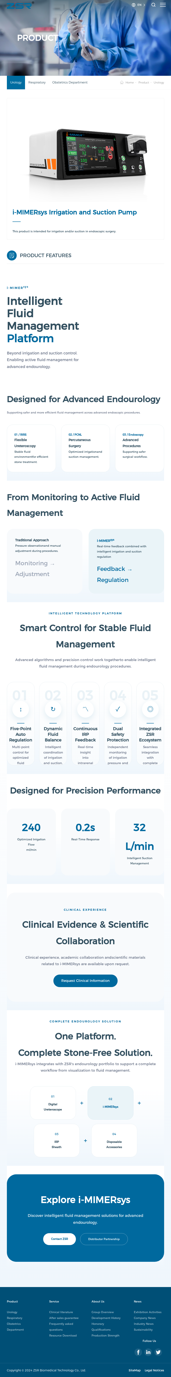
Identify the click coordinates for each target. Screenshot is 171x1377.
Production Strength (105, 1335)
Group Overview (103, 1312)
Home (130, 82)
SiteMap (135, 1370)
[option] (85, 153)
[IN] (148, 1352)
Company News (145, 1318)
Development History (106, 1318)
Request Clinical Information (85, 981)
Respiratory (36, 82)
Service (54, 1301)
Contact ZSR (59, 1238)
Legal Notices (154, 1370)
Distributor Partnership (104, 1239)
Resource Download (63, 1335)
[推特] (158, 1352)
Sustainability (143, 1329)
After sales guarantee (64, 1318)
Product (143, 82)
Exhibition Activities (147, 1312)
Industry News (143, 1323)
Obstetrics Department (70, 82)
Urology (15, 82)
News (137, 1301)
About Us (98, 1301)
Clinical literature (61, 1312)
